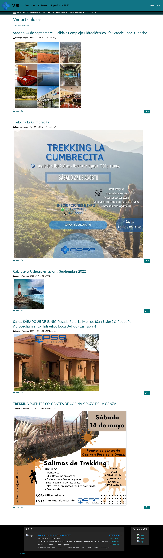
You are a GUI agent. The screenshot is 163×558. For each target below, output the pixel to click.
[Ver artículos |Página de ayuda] (39, 20)
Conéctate (21, 553)
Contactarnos (114, 545)
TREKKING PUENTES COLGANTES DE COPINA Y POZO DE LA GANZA (64, 404)
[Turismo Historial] (48, 75)
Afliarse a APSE (114, 542)
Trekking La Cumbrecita (31, 122)
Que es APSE (113, 538)
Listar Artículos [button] (23, 26)
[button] (14, 13)
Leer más (19, 111)
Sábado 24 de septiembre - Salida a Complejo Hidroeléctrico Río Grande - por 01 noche (80, 33)
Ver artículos (25, 19)
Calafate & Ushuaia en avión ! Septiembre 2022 (49, 272)
